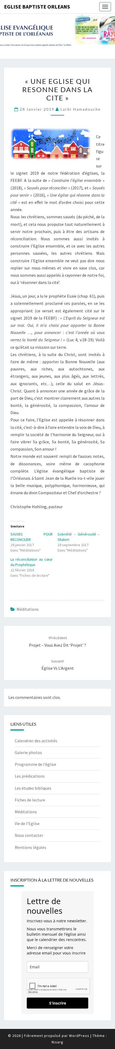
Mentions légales (30, 847)
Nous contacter (29, 835)
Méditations (28, 609)
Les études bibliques (33, 788)
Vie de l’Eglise (27, 823)
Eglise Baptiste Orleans (37, 6)
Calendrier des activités (36, 740)
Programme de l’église (35, 764)
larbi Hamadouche (80, 109)
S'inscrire (57, 1003)
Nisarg (57, 1042)
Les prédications (30, 776)
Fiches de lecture (30, 800)
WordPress (79, 1035)
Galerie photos (28, 752)
